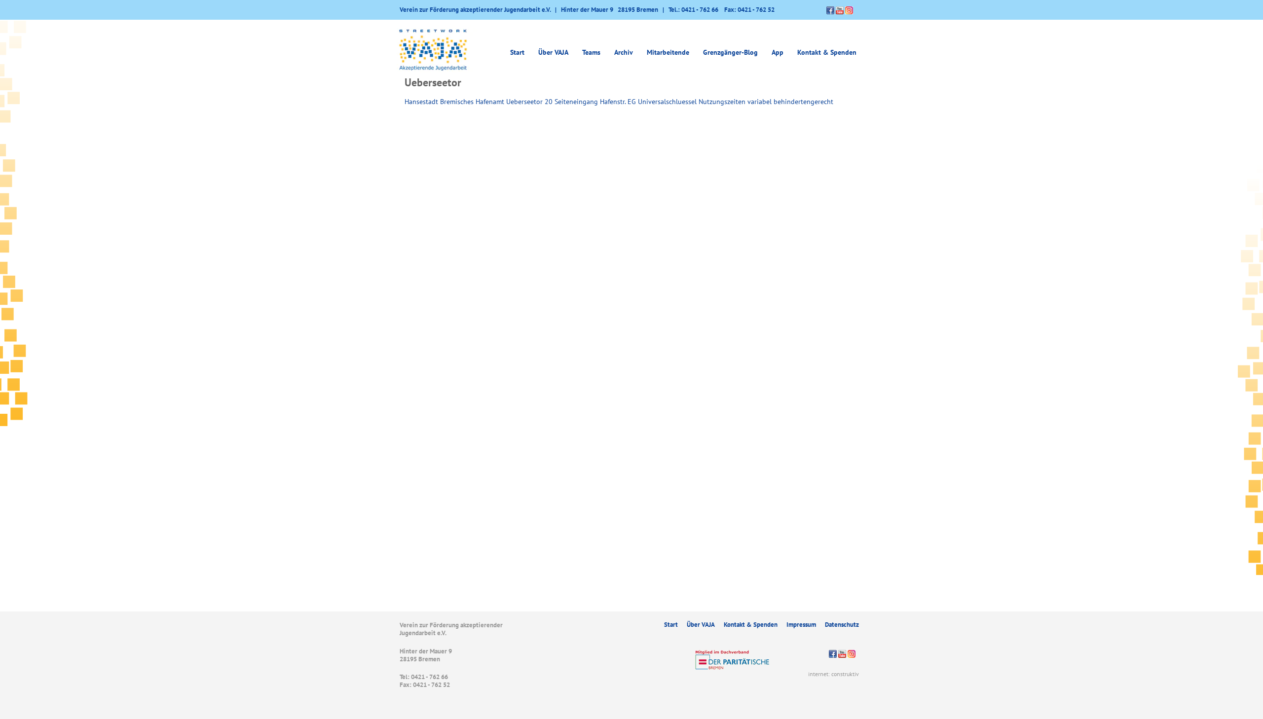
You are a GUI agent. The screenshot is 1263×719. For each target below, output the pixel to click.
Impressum (801, 624)
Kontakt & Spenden (826, 52)
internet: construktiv (833, 674)
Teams (591, 52)
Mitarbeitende (668, 52)
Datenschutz (842, 624)
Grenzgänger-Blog (730, 52)
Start (517, 52)
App (777, 52)
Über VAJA (701, 624)
